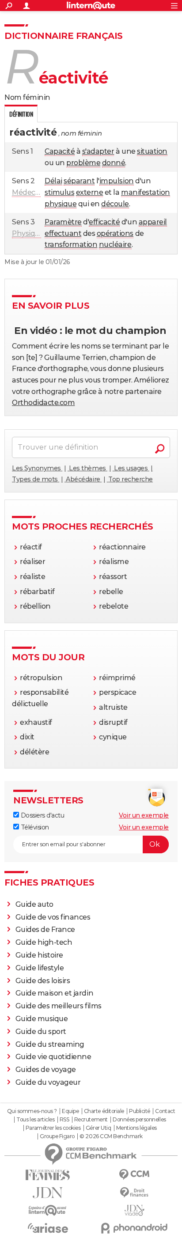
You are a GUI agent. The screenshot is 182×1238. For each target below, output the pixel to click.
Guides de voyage (45, 1069)
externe (89, 192)
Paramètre (63, 222)
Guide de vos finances (53, 917)
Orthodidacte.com (43, 402)
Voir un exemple (144, 815)
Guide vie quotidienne (53, 1056)
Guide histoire (39, 955)
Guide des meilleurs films (58, 1006)
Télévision (34, 827)
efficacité (104, 222)
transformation (71, 244)
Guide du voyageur (48, 1082)
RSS (64, 1120)
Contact (165, 1111)
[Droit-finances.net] (134, 1192)
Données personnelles (139, 1120)
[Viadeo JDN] (134, 1210)
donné (113, 163)
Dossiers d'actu (41, 815)
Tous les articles (35, 1120)
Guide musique (41, 1019)
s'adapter (98, 151)
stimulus (59, 192)
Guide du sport (40, 1031)
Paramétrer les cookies (53, 1128)
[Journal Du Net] (47, 1192)
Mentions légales (136, 1128)
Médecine (29, 192)
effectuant (63, 233)
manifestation (145, 192)
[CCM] (134, 1174)
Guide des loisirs (42, 981)
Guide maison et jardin (54, 993)
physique (60, 204)
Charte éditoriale (104, 1111)
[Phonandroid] (134, 1228)
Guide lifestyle (39, 968)
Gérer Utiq (98, 1128)
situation (152, 151)
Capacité (60, 151)
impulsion (116, 181)
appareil (153, 222)
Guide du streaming (49, 1044)
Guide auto (34, 904)
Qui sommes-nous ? (32, 1111)
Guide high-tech (43, 942)
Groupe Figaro (57, 1136)
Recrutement (91, 1120)
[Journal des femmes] (47, 1175)
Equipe (70, 1111)
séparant (79, 181)
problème (83, 163)
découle (115, 204)
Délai (53, 181)
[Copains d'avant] (47, 1210)
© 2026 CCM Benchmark (111, 1136)
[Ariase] (47, 1228)
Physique (28, 233)
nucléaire (115, 244)
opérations (115, 233)
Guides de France (45, 929)
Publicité (139, 1111)
